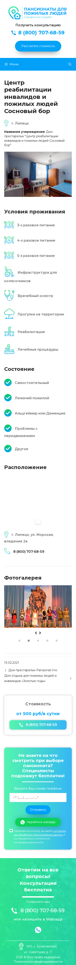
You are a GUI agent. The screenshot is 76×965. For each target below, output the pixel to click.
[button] (19, 641)
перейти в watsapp (41, 822)
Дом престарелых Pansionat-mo (32, 670)
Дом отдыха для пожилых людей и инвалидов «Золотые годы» (30, 678)
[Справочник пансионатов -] (38, 18)
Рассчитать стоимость (38, 46)
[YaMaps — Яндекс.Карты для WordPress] (38, 521)
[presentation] (36, 633)
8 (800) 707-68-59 (28, 552)
